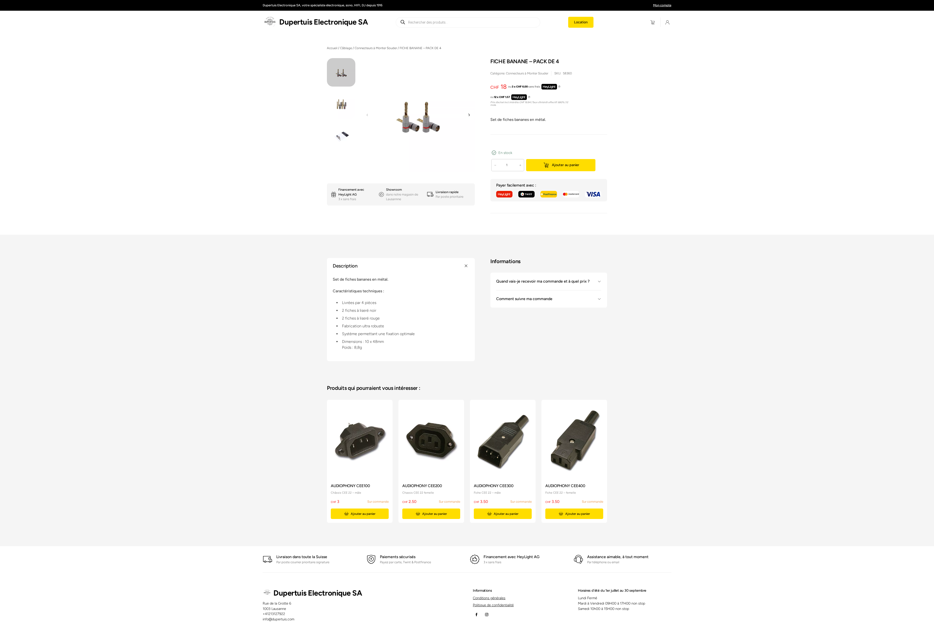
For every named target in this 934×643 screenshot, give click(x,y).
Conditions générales (489, 598)
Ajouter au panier (565, 165)
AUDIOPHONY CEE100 (350, 485)
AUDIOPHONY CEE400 (565, 485)
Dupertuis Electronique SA (323, 22)
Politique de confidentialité (493, 605)
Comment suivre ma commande (524, 298)
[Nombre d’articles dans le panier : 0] (652, 22)
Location (581, 22)
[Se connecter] (668, 22)
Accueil (332, 48)
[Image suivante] (469, 115)
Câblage (346, 48)
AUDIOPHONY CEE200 (422, 485)
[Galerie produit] (418, 115)
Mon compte (662, 5)
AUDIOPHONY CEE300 (493, 485)
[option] (341, 104)
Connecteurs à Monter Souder (376, 48)
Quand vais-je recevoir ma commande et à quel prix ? (543, 281)
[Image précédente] (367, 115)
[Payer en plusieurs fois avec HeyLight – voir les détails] (559, 86)
